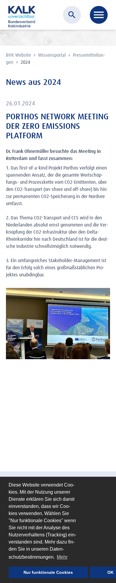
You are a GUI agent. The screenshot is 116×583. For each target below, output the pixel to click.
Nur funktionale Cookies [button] (48, 572)
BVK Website (19, 55)
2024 (25, 62)
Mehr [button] (62, 557)
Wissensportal (52, 55)
